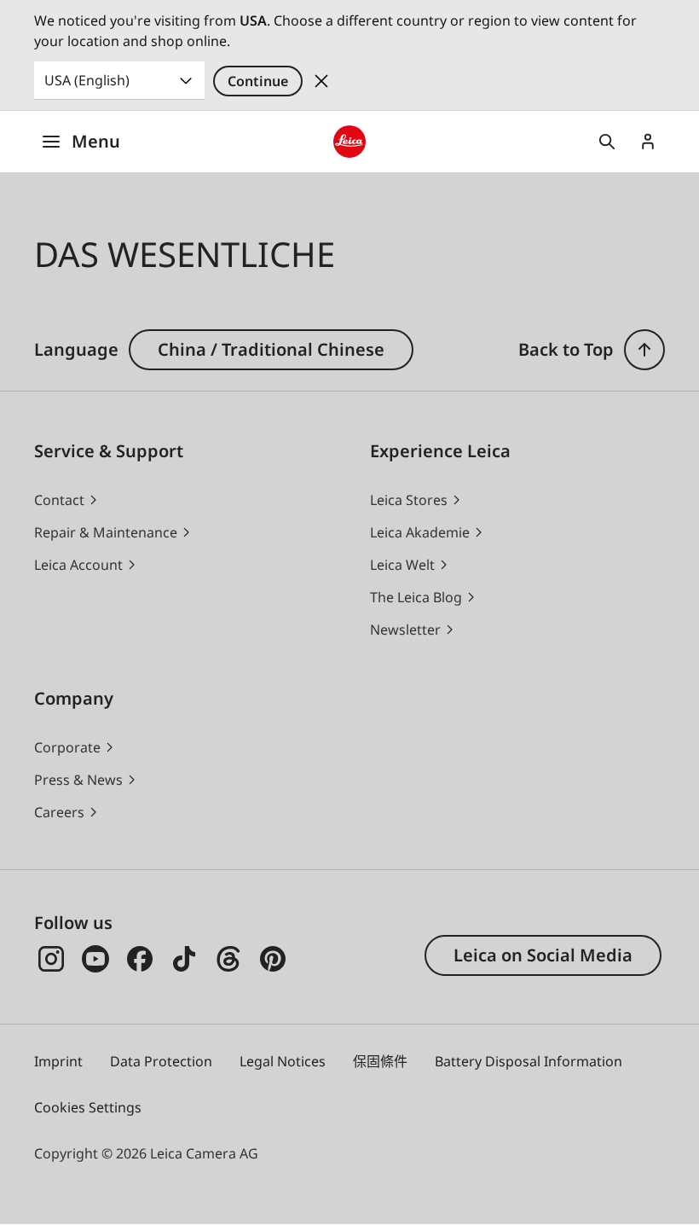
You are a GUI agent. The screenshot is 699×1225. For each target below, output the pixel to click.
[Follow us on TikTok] (184, 959)
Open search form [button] (607, 141)
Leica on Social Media (543, 955)
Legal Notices (283, 1061)
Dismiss (321, 81)
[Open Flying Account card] (648, 141)
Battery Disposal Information (528, 1061)
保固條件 (380, 1061)
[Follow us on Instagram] (51, 959)
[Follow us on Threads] (228, 959)
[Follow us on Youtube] (95, 959)
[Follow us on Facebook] (140, 959)
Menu (96, 141)
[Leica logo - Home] (349, 141)
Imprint (58, 1061)
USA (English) (87, 80)
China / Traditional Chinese (271, 349)
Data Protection (161, 1061)
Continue (258, 81)
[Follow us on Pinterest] (273, 959)
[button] (644, 349)
